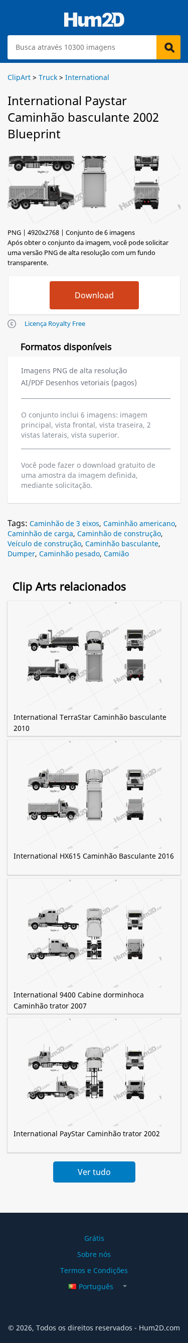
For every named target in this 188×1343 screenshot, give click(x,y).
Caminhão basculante (121, 543)
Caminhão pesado (69, 553)
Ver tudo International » (94, 1174)
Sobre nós (94, 1254)
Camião (116, 553)
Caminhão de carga (40, 533)
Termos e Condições (94, 1270)
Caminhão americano (139, 523)
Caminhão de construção (119, 533)
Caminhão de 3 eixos (64, 523)
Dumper (21, 553)
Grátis (94, 1238)
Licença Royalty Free (55, 323)
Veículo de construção (44, 543)
